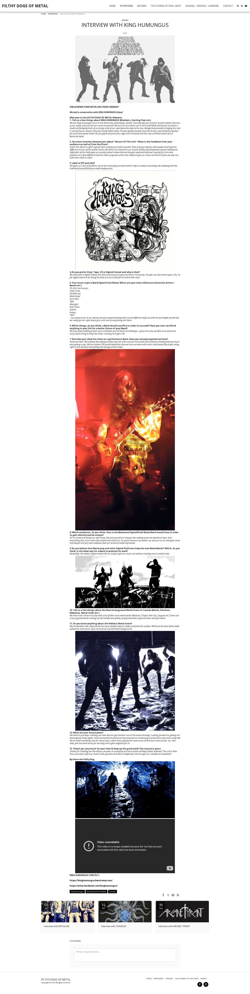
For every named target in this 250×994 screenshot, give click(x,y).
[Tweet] (168, 895)
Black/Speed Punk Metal (96, 891)
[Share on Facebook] (163, 895)
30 (161, 905)
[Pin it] (173, 895)
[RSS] (178, 895)
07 (46, 905)
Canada (112, 891)
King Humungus (77, 891)
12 (104, 905)
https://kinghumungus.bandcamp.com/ (91, 880)
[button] (238, 6)
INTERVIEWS (53, 14)
